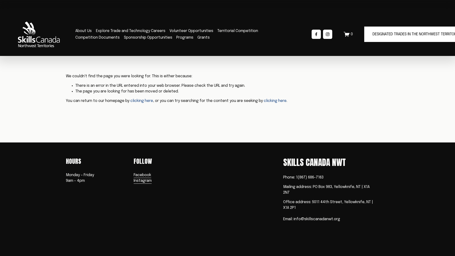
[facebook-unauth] (316, 34)
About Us (83, 31)
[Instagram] (327, 34)
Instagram (143, 181)
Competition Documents (97, 38)
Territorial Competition (237, 31)
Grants (203, 38)
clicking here (141, 101)
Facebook (142, 175)
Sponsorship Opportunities (148, 38)
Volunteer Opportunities (191, 31)
